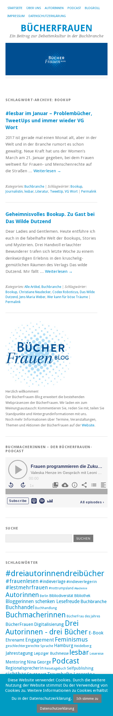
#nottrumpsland (61, 588)
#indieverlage (52, 581)
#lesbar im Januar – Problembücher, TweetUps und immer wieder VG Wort (48, 120)
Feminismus (71, 639)
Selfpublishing (80, 668)
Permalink (88, 191)
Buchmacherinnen (35, 614)
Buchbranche (34, 186)
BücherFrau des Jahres (83, 616)
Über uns (33, 8)
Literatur (41, 191)
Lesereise (96, 654)
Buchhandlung (46, 608)
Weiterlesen (47, 170)
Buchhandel (19, 607)
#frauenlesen (22, 581)
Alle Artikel (32, 287)
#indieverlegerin (81, 581)
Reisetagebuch (55, 668)
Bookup (76, 186)
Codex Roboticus (65, 292)
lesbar (29, 191)
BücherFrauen (56, 28)
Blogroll (92, 8)
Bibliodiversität (61, 595)
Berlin (44, 596)
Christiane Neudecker (35, 292)
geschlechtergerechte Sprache (29, 646)
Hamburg (63, 645)
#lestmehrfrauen (26, 587)
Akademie (80, 588)
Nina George (39, 662)
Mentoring (15, 662)
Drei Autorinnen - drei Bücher (46, 627)
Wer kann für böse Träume (67, 297)
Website (88, 425)
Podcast (74, 8)
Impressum (16, 16)
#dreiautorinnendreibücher (54, 573)
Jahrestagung (19, 653)
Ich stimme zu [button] (87, 698)
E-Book (96, 632)
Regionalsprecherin (24, 668)
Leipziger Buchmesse (51, 653)
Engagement (39, 640)
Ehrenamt (14, 640)
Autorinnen (54, 8)
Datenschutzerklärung (47, 16)
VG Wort (71, 191)
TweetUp (56, 191)
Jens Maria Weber (32, 297)
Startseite (14, 8)
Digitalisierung (49, 624)
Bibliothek (82, 595)
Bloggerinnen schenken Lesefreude (42, 601)
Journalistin (14, 191)
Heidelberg (83, 646)
